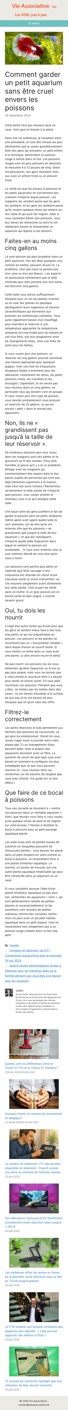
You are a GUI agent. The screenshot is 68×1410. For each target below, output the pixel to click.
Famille (14, 945)
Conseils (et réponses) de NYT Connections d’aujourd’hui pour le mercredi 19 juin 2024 (33, 955)
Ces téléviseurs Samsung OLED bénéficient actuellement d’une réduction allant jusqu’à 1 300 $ (33, 1222)
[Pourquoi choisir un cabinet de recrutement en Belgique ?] (34, 1106)
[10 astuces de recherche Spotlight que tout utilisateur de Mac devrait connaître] (34, 1374)
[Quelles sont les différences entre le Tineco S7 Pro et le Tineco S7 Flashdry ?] (34, 1056)
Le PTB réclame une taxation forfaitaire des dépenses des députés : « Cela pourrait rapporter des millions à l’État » (34, 1331)
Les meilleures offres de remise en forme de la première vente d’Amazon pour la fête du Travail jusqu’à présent (33, 1277)
